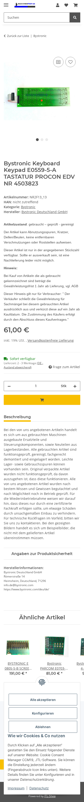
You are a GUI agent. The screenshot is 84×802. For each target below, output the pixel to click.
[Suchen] (75, 17)
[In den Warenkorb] (7, 50)
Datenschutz (39, 788)
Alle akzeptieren (43, 700)
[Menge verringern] (9, 386)
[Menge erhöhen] (75, 386)
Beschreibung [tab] (17, 417)
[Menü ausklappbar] (6, 3)
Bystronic (28, 207)
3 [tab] (46, 139)
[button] (57, 5)
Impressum (16, 788)
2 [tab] (42, 139)
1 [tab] (37, 139)
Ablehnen (43, 727)
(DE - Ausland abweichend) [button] (23, 365)
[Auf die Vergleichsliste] (58, 62)
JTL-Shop (50, 796)
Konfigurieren (43, 713)
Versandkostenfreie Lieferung (51, 340)
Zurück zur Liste (18, 36)
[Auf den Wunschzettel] (70, 62)
